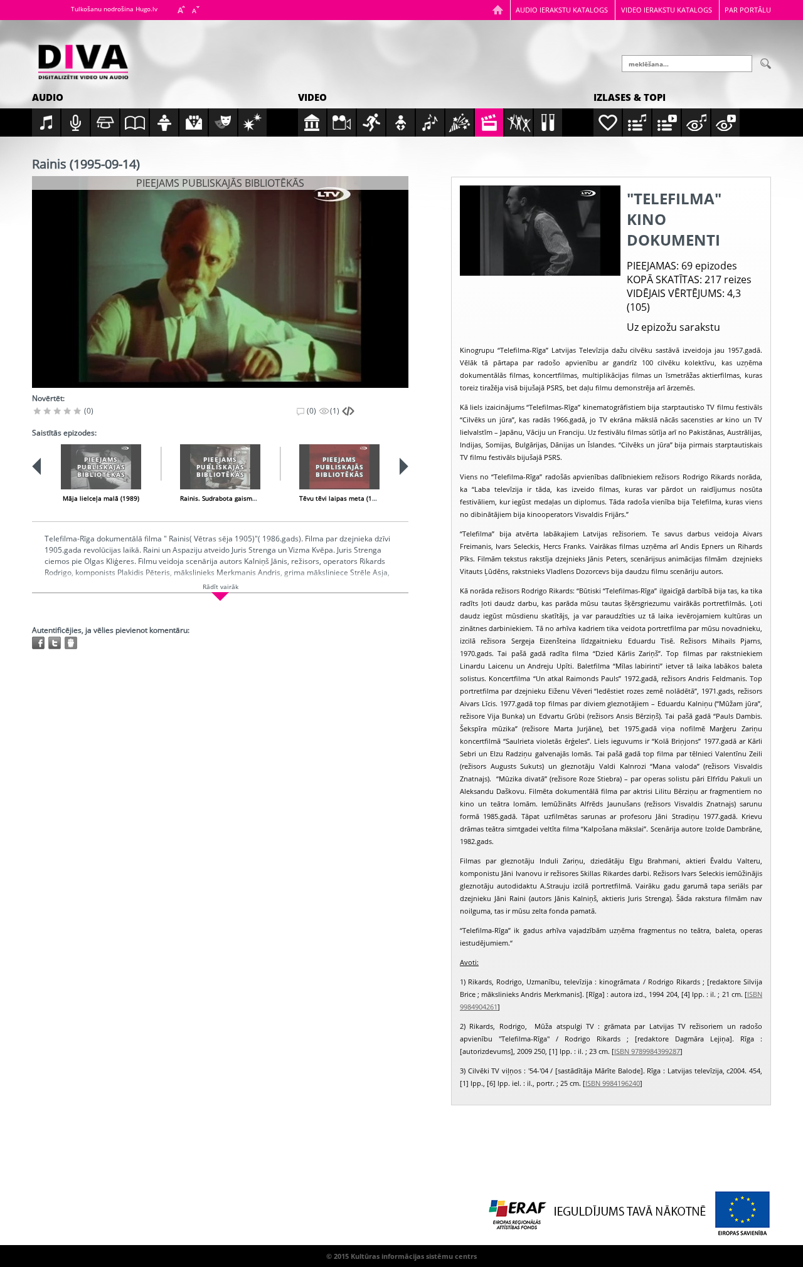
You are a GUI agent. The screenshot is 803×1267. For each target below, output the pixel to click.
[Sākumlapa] (497, 9)
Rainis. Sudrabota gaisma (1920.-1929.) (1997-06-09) (258, 498)
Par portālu (748, 9)
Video (312, 97)
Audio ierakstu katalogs (562, 9)
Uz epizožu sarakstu (673, 327)
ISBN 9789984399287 (647, 1051)
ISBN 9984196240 (612, 1083)
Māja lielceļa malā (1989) (101, 498)
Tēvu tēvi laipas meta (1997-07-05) (351, 498)
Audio (47, 97)
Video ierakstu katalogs (666, 9)
